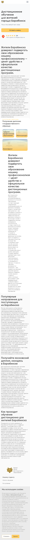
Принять (15, 536)
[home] (2, 2)
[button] (27, 2)
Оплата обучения (8, 480)
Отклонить (6, 536)
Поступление (6, 483)
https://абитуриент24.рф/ (14, 494)
